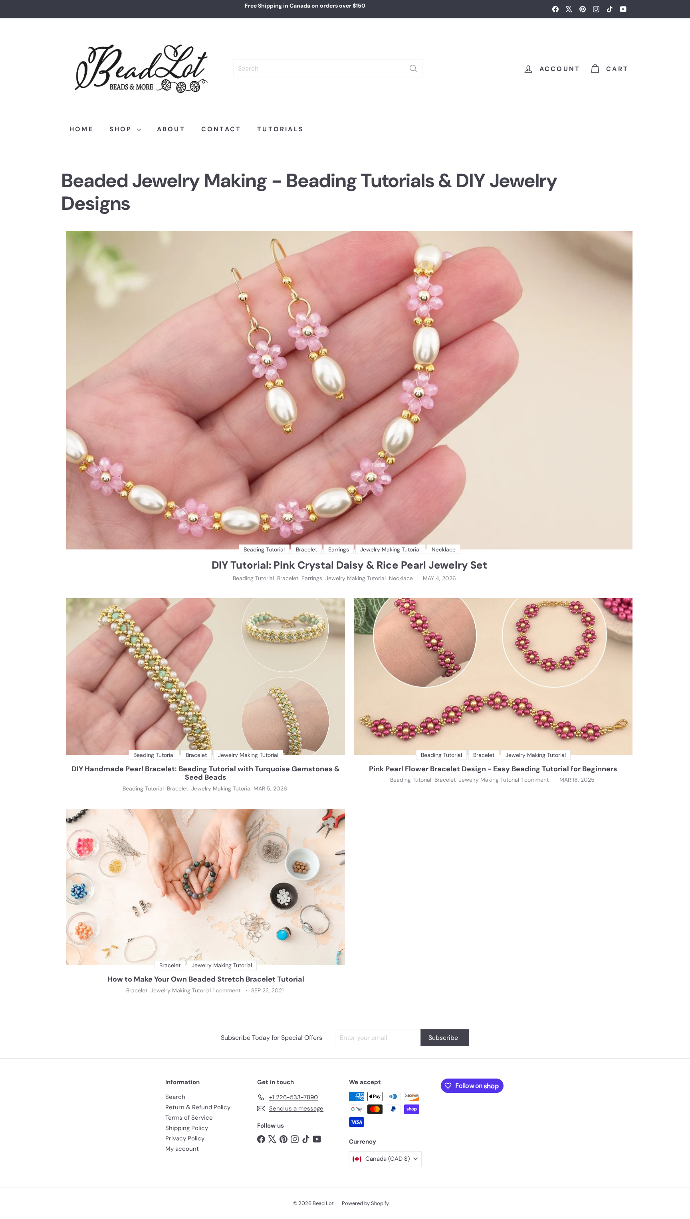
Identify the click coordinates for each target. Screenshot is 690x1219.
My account (182, 1149)
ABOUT (171, 129)
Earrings (311, 578)
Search (175, 1097)
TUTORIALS (280, 129)
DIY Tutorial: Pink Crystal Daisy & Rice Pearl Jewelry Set (349, 565)
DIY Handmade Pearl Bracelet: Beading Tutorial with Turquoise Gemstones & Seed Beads (205, 773)
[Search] (413, 68)
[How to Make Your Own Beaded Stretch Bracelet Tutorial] (205, 887)
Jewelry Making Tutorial (355, 578)
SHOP (122, 129)
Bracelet (287, 578)
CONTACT (221, 129)
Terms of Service (189, 1118)
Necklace (401, 578)
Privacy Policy (184, 1138)
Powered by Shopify (365, 1203)
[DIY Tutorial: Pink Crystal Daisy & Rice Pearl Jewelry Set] (349, 390)
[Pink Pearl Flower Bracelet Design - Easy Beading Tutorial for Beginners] (493, 676)
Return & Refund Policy (197, 1107)
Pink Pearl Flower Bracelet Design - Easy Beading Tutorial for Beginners (493, 769)
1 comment (535, 779)
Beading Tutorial (253, 578)
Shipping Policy (186, 1128)
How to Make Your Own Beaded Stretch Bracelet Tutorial (205, 979)
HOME (81, 129)
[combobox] (328, 68)
